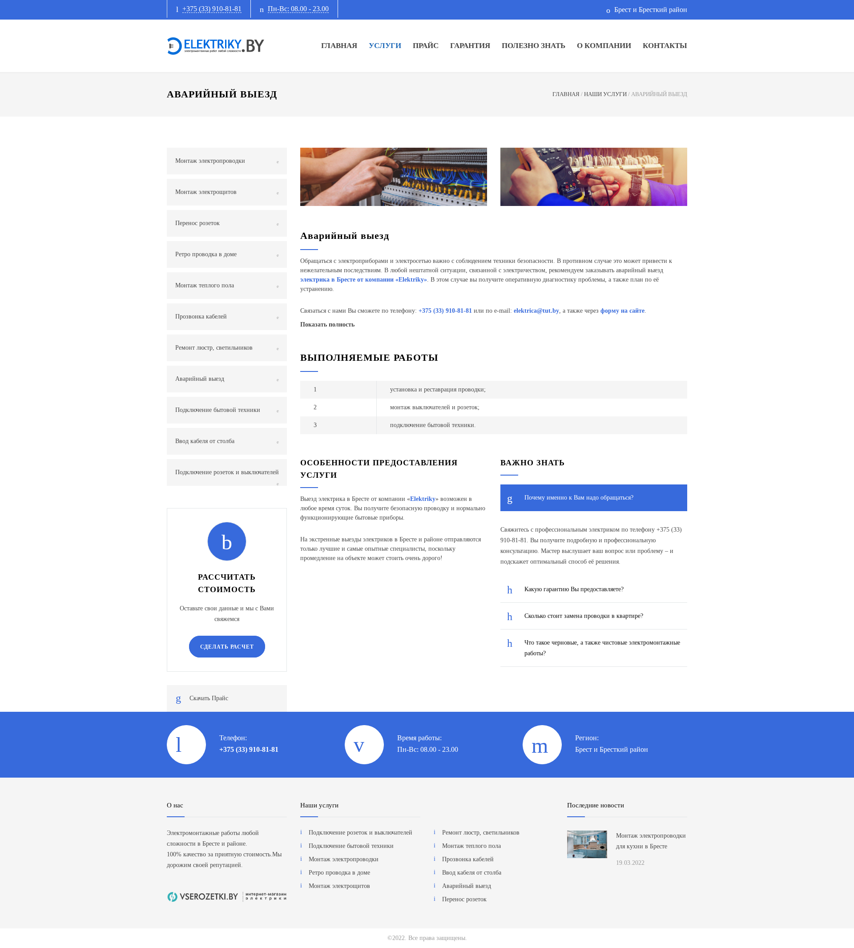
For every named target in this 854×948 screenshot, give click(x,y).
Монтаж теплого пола (204, 285)
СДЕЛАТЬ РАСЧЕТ (227, 647)
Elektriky (411, 279)
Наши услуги (319, 805)
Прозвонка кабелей (201, 316)
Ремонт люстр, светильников (214, 347)
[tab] (593, 497)
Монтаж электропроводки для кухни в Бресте (651, 841)
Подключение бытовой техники (217, 410)
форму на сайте (622, 310)
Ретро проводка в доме (206, 254)
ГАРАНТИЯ (470, 45)
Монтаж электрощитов (206, 192)
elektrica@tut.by (536, 310)
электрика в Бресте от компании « (349, 279)
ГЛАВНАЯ (339, 45)
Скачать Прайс (208, 698)
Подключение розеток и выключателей (227, 472)
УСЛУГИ (385, 45)
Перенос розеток (197, 223)
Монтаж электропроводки (210, 160)
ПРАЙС (426, 45)
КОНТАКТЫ (665, 45)
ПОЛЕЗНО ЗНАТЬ (533, 45)
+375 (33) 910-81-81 (212, 8)
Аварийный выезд (199, 378)
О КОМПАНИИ (604, 45)
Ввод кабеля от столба (204, 441)
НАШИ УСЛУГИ (605, 94)
